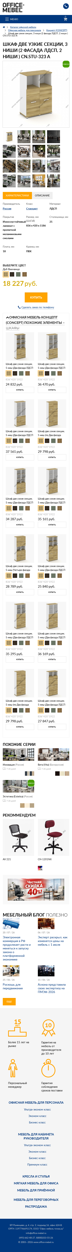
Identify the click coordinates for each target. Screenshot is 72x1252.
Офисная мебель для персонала (36, 1102)
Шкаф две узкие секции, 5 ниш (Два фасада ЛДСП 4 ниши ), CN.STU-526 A (51, 704)
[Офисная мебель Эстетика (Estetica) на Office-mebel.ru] (18, 786)
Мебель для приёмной (36, 1190)
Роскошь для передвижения (13, 986)
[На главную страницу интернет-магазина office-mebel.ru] (13, 7)
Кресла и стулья (36, 1176)
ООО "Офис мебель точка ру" (48, 1228)
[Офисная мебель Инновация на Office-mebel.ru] (18, 754)
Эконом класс (37, 1116)
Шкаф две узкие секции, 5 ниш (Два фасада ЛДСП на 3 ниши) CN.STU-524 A (52, 569)
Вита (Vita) (43, 764)
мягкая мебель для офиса (36, 1183)
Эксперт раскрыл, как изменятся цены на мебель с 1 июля (52, 941)
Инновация (9, 764)
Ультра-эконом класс (37, 1109)
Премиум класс (37, 1164)
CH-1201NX (45, 859)
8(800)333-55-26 (44, 1237)
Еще (9, 1001)
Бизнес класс (37, 1122)
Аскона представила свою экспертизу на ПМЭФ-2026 (52, 988)
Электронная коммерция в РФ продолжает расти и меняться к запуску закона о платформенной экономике (17, 948)
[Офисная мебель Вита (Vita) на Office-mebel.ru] (53, 754)
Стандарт (32, 208)
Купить (36, 297)
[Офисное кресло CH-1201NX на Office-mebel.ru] (53, 837)
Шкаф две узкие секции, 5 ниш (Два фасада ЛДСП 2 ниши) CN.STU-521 (19, 367)
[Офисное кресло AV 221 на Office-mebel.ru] (18, 837)
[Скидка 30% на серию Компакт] (36, 889)
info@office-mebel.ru (36, 1233)
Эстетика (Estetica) (13, 796)
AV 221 (7, 859)
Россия (7, 208)
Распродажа (36, 1206)
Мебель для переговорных (36, 1200)
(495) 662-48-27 (27, 1237)
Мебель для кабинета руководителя (36, 1136)
